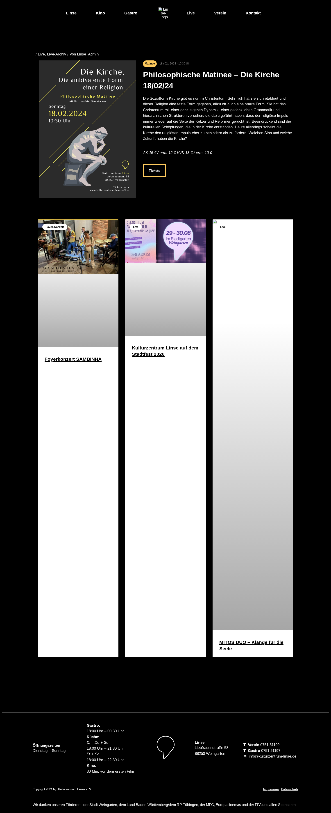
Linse (71, 13)
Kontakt (253, 13)
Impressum (271, 789)
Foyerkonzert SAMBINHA (73, 359)
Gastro (130, 13)
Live (191, 13)
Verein (220, 13)
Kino (100, 13)
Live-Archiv (56, 54)
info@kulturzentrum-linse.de (272, 756)
